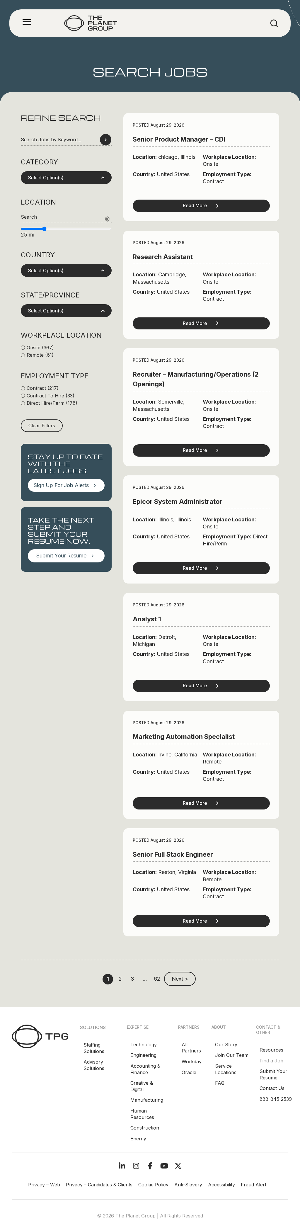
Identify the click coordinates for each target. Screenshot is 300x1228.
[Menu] (27, 22)
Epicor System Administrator (177, 501)
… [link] (145, 979)
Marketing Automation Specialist (184, 736)
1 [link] (108, 979)
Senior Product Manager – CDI (179, 139)
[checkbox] (66, 348)
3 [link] (132, 979)
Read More (195, 205)
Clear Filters (41, 425)
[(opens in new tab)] (40, 1036)
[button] (66, 177)
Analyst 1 (147, 619)
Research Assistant (163, 257)
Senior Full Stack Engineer (173, 854)
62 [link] (157, 979)
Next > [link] (180, 979)
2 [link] (120, 979)
